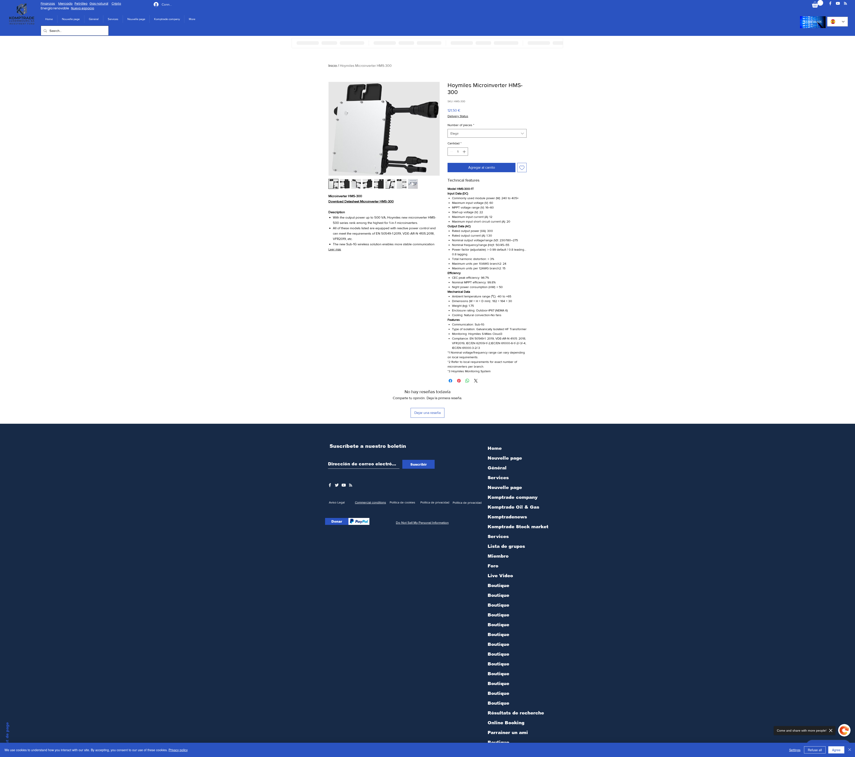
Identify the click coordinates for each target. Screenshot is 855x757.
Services (498, 477)
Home (495, 448)
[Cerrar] (849, 749)
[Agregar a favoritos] (522, 167)
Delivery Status (458, 116)
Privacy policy (178, 750)
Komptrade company (512, 497)
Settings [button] (794, 750)
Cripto (116, 3)
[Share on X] (475, 380)
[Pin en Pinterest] (459, 380)
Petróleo (81, 3)
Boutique (498, 585)
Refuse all (815, 750)
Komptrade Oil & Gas (513, 507)
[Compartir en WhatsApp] (467, 380)
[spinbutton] (458, 151)
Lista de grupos (506, 546)
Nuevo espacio (82, 8)
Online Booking (506, 722)
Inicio (332, 66)
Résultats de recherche (516, 712)
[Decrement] (451, 151)
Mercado (65, 3)
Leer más (334, 249)
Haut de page (7, 735)
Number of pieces (461, 125)
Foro (493, 565)
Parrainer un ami (508, 732)
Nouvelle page (505, 458)
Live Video (500, 575)
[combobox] (487, 133)
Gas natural (99, 3)
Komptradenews (507, 516)
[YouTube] (837, 3)
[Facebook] (830, 3)
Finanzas (48, 3)
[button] (166, 19)
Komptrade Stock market (518, 526)
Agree (836, 750)
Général (497, 467)
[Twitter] (336, 485)
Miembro (498, 556)
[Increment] (464, 151)
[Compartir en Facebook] (450, 380)
